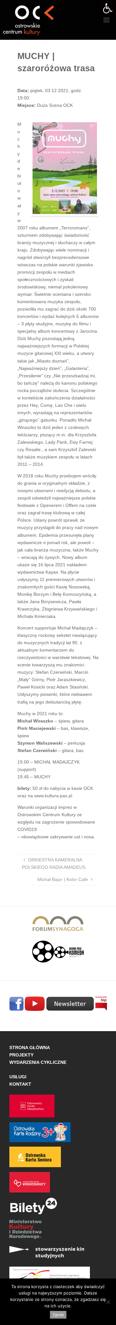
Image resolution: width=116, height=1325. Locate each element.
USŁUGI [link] (17, 1076)
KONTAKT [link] (20, 1084)
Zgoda (58, 1314)
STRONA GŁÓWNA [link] (29, 1047)
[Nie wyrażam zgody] (108, 1302)
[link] (107, 8)
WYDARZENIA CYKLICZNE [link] (37, 1062)
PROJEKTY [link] (21, 1054)
